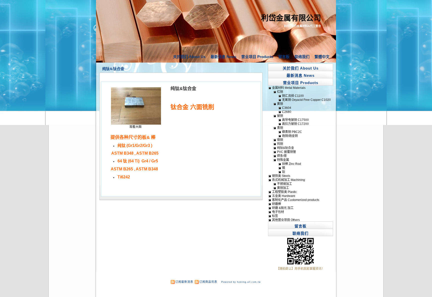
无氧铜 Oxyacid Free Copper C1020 (306, 100)
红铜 (280, 92)
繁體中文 (322, 57)
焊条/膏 (282, 156)
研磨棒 (276, 204)
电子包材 (278, 212)
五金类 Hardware (283, 196)
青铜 (280, 128)
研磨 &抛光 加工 (283, 208)
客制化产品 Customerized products (295, 200)
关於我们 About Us (189, 57)
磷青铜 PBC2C (292, 132)
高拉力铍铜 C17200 (295, 124)
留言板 (284, 57)
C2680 (286, 112)
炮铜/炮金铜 (290, 136)
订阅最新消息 (184, 281)
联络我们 (302, 57)
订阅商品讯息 (208, 281)
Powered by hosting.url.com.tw (241, 282)
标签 (275, 216)
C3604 (286, 108)
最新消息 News (223, 57)
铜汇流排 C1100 (293, 96)
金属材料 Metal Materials (289, 88)
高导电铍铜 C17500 (295, 120)
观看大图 (136, 127)
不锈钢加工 (284, 184)
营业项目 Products (257, 57)
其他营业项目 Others (286, 220)
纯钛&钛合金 (113, 69)
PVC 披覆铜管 (286, 152)
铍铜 (280, 116)
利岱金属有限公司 (291, 18)
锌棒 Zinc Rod (291, 164)
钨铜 (280, 144)
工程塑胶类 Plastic (284, 192)
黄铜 (280, 104)
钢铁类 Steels (281, 176)
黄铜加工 (283, 188)
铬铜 (280, 140)
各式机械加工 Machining (288, 180)
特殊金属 (283, 160)
